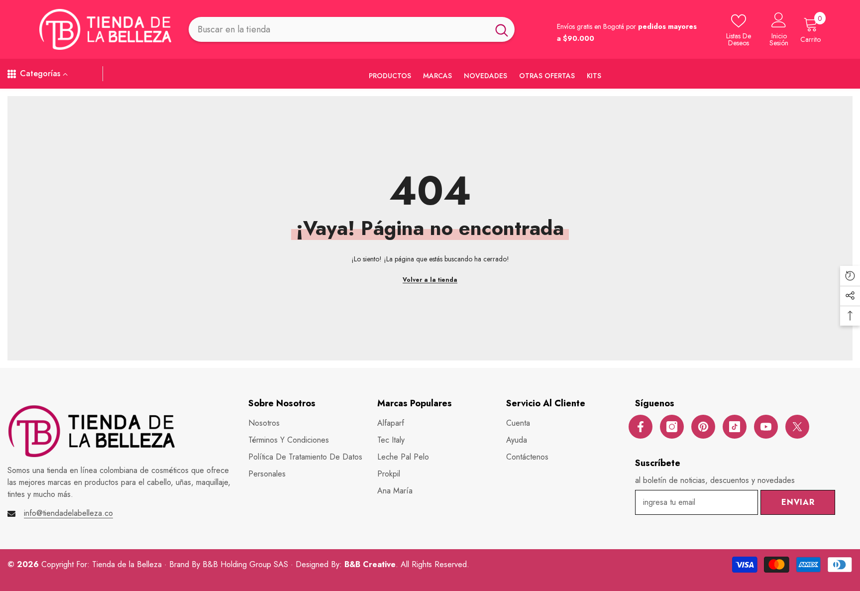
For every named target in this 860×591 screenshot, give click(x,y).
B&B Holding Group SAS (247, 564)
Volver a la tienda (430, 279)
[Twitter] (797, 427)
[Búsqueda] (352, 29)
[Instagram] (672, 427)
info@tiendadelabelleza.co (68, 513)
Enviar (798, 502)
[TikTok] (735, 427)
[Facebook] (640, 427)
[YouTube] (766, 427)
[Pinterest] (703, 427)
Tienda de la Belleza (128, 564)
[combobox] (339, 29)
